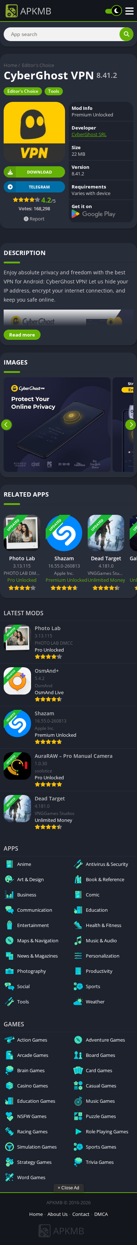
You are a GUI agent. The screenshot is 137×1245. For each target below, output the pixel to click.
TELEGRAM (39, 187)
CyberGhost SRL (89, 134)
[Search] (126, 34)
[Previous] (6, 424)
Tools (53, 91)
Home (10, 65)
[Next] (130, 424)
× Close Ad (68, 1187)
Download (39, 172)
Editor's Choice (38, 65)
